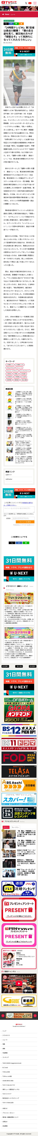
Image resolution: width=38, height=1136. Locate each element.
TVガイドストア (7, 1094)
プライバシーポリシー (9, 1113)
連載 (4, 1048)
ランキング (6, 1057)
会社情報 (5, 1126)
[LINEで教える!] (16, 23)
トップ (4, 1031)
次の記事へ (33, 666)
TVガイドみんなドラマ (9, 1085)
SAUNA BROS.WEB (8, 1081)
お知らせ (5, 1108)
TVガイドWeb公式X (8, 1102)
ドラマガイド (6, 1035)
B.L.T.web (5, 1067)
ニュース (5, 1040)
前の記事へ (5, 666)
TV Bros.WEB (6, 1072)
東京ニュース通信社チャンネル (11, 1089)
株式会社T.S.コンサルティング (11, 1098)
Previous (2, 1015)
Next (35, 1015)
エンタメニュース (9, 21)
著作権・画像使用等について (10, 1117)
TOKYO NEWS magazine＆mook (12, 1063)
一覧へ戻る (19, 666)
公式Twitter (9, 479)
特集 (4, 1044)
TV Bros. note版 (7, 1076)
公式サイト (9, 475)
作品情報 (5, 1053)
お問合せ (5, 1122)
